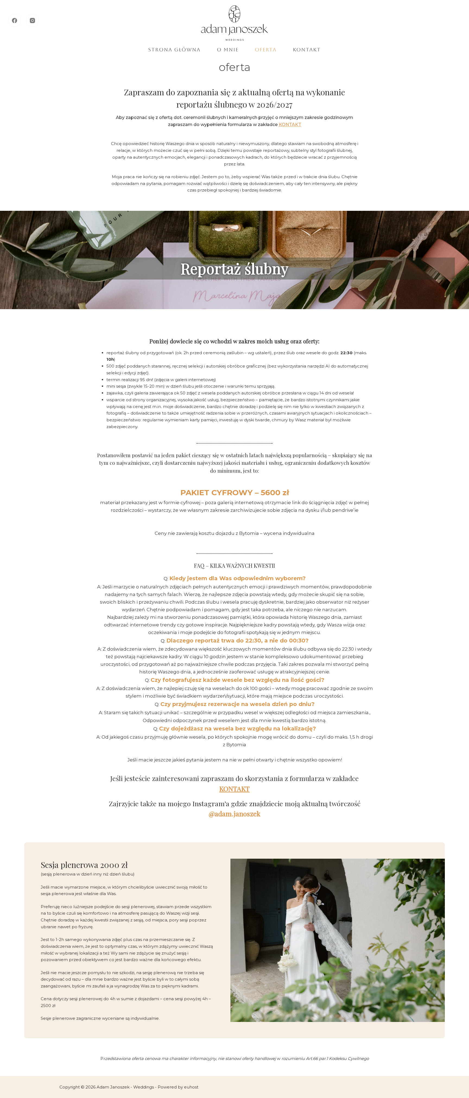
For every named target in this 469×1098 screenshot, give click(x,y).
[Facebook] (14, 20)
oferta (266, 49)
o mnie (228, 49)
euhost (191, 1087)
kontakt (307, 49)
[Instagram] (32, 20)
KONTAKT (290, 124)
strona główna (174, 49)
